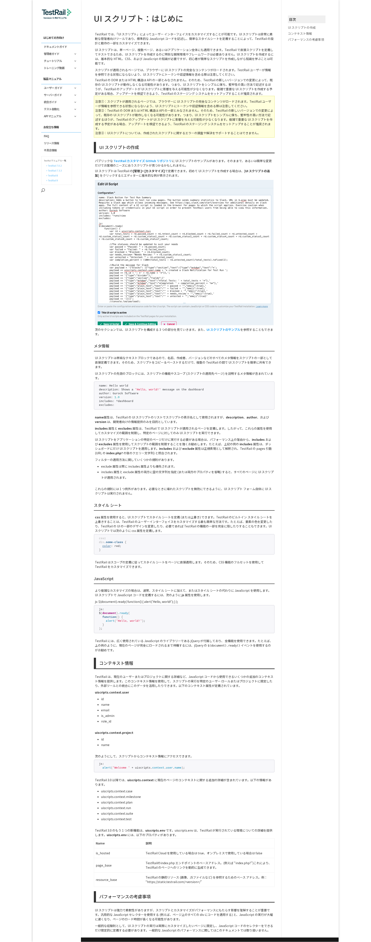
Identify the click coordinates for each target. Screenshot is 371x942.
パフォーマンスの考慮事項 (306, 39)
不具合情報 (49, 150)
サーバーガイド (51, 95)
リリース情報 (50, 143)
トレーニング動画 (52, 68)
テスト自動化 (50, 109)
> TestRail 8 (51, 175)
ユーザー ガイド (51, 88)
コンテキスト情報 (300, 33)
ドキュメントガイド (54, 47)
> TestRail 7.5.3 (53, 170)
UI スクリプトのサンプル (223, 329)
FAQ (45, 136)
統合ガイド (49, 102)
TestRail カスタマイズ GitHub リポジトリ (143, 161)
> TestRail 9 (51, 180)
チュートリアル (51, 61)
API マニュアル (51, 116)
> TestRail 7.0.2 (53, 165)
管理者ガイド (50, 54)
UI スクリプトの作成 (302, 27)
